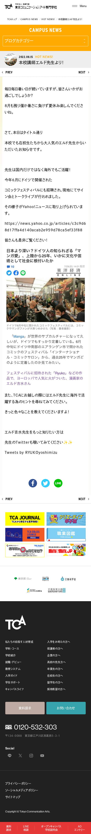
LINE (58, 483)
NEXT (82, 72)
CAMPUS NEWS (29, 19)
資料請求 (25, 708)
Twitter (45, 483)
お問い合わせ (66, 708)
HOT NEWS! (48, 19)
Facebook (33, 483)
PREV (9, 72)
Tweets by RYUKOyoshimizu (31, 452)
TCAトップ (12, 19)
